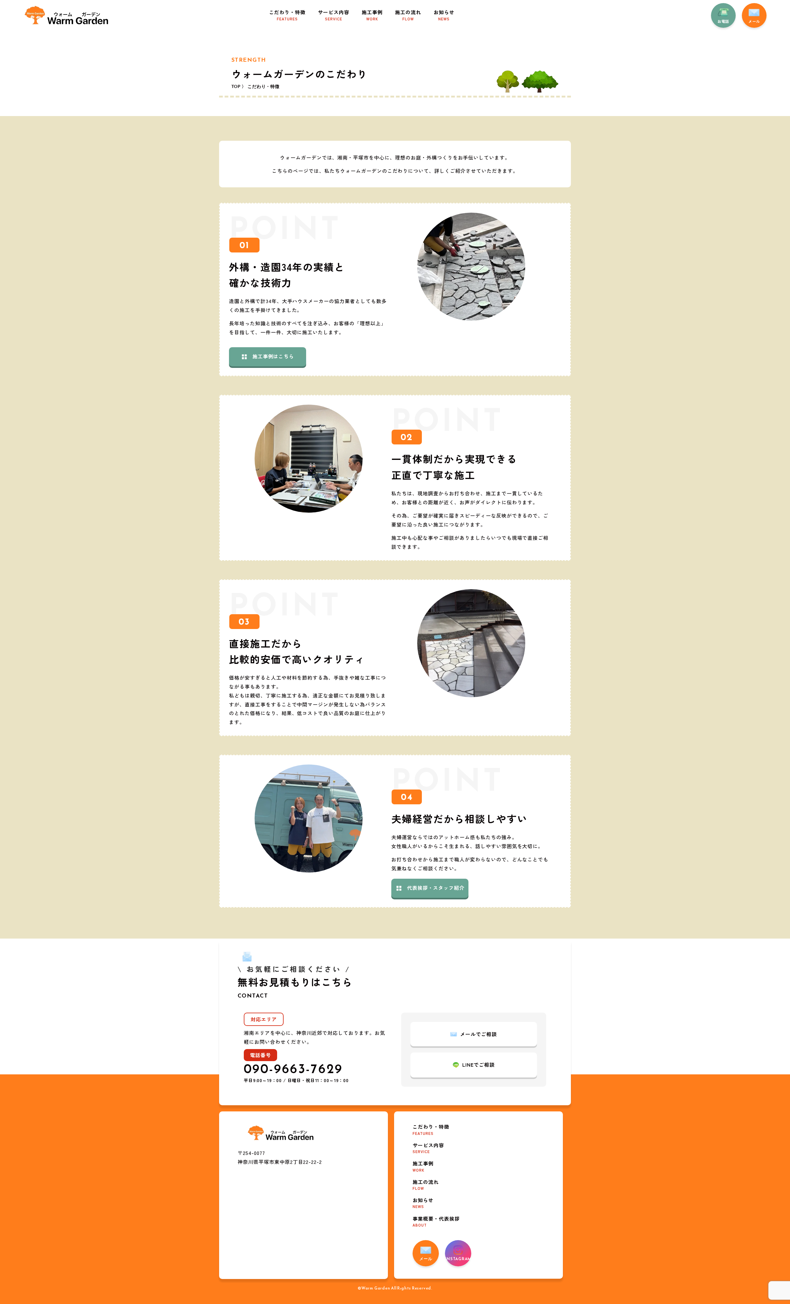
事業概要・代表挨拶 (436, 1221)
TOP (236, 86)
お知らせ (444, 14)
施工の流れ (408, 14)
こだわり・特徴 (287, 14)
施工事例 (372, 14)
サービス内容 (333, 14)
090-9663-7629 (293, 1068)
